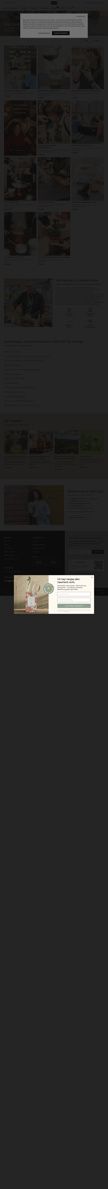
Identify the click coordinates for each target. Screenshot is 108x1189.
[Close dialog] (91, 577)
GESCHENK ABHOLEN (74, 606)
